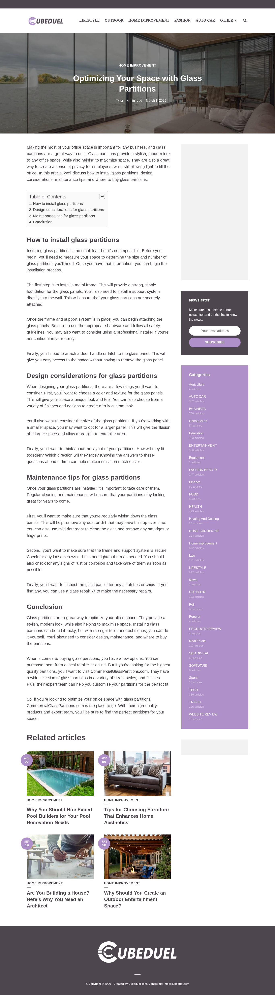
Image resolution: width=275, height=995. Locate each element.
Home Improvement (137, 65)
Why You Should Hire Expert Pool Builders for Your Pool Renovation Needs (59, 816)
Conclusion (43, 222)
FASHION (182, 20)
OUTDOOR (114, 20)
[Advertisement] (215, 212)
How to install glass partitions (58, 203)
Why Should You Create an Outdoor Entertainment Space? (135, 899)
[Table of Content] (102, 196)
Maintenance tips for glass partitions (64, 216)
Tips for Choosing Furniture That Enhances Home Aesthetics (136, 816)
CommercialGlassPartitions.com (119, 671)
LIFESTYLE (89, 20)
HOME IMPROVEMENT (148, 20)
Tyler (119, 100)
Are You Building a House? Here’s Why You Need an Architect (58, 899)
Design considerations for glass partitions (68, 210)
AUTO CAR (205, 20)
